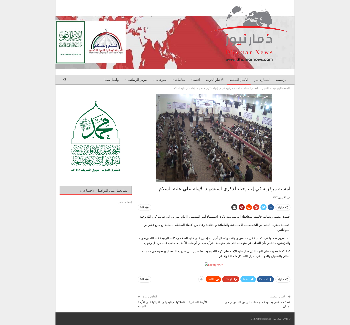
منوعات (161, 79)
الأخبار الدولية (215, 79)
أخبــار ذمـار (262, 79)
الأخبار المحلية (238, 79)
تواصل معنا (112, 79)
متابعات (180, 79)
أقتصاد (195, 79)
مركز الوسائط (137, 79)
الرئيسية (281, 79)
